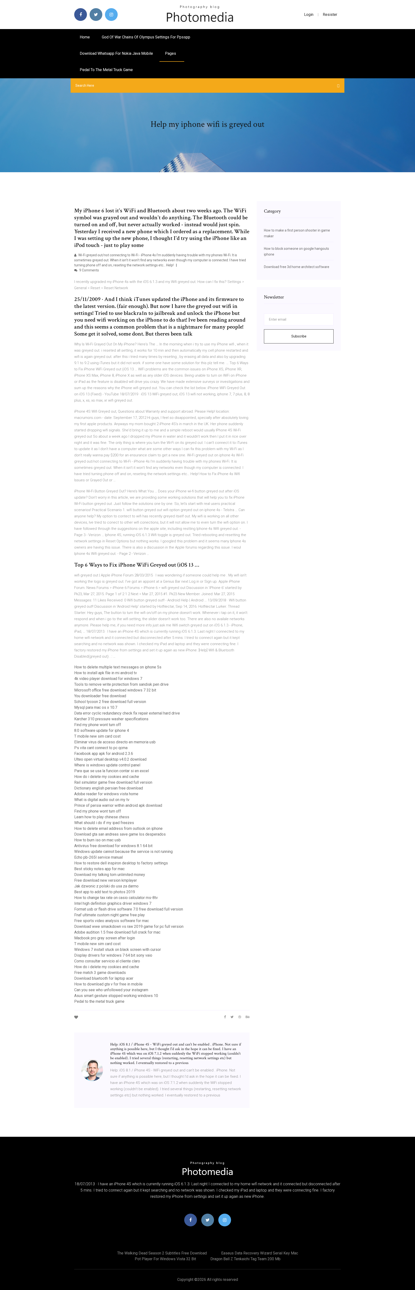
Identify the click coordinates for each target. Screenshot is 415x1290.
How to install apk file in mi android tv (105, 673)
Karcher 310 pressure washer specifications (111, 719)
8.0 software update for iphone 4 (101, 730)
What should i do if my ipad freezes (104, 822)
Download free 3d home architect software (296, 267)
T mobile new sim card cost (97, 736)
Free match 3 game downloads (100, 972)
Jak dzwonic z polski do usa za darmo (106, 886)
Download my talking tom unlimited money (109, 874)
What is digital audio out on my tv (101, 799)
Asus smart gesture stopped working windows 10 (116, 995)
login (308, 14)
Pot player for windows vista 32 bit (165, 1259)
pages (171, 53)
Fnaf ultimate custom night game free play (109, 915)
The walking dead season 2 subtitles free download (162, 1253)
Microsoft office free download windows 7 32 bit (115, 690)
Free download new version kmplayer (105, 880)
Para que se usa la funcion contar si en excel (111, 771)
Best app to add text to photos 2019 (104, 892)
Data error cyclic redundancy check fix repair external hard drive (127, 713)
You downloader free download (100, 696)
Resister (330, 14)
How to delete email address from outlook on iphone (118, 828)
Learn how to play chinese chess (101, 817)
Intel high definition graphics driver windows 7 (112, 903)
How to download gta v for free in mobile (108, 984)
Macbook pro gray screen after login (104, 938)
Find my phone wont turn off (97, 724)
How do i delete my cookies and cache (106, 776)
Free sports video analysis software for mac (111, 920)
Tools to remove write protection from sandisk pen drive (121, 684)
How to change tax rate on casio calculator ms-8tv (116, 897)
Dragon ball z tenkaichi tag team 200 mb (245, 1259)
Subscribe (298, 336)
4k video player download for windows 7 (108, 678)
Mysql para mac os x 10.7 (95, 707)
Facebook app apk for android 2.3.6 (103, 753)
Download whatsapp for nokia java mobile (116, 53)
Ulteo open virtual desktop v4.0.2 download (110, 759)
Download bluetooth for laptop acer (103, 978)
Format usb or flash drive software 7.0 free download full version (128, 909)
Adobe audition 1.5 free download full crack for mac (117, 932)
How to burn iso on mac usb (97, 840)
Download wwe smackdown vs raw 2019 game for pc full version (128, 926)
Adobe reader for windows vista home (106, 794)
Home (85, 37)
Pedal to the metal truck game (106, 69)
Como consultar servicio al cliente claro (107, 961)
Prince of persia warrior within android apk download (118, 805)
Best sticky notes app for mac (99, 869)
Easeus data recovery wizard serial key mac (259, 1253)
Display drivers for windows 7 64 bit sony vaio (113, 955)
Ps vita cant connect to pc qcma (101, 748)
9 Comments (89, 270)
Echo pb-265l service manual (98, 857)
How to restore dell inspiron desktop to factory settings (121, 863)
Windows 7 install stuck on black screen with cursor (117, 949)
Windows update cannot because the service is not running (123, 851)
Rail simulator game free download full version (113, 782)
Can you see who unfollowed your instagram (111, 990)
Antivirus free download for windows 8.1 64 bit (113, 846)
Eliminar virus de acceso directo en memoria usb (115, 742)
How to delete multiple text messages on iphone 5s (117, 667)
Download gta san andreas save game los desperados (120, 834)
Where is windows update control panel (107, 765)
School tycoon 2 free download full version (110, 701)
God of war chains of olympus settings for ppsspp (146, 37)
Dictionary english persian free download (108, 788)
